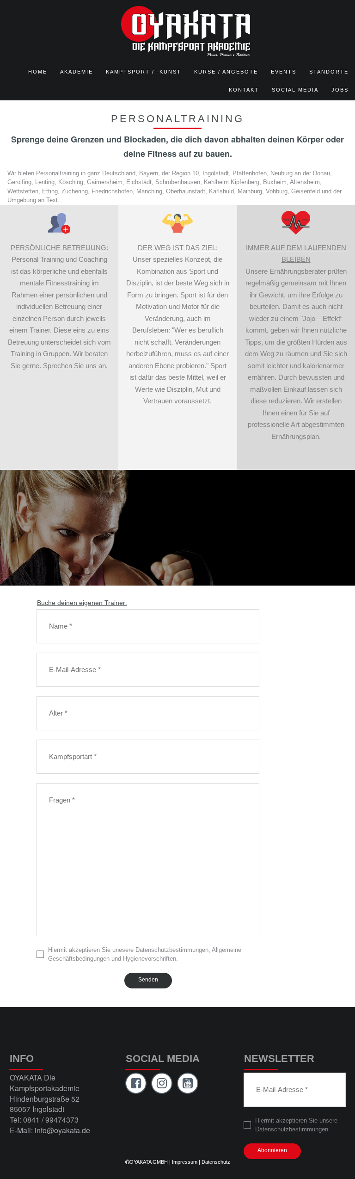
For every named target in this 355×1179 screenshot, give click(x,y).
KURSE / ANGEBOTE (226, 71)
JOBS (340, 90)
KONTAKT (244, 90)
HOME (37, 71)
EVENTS (283, 71)
